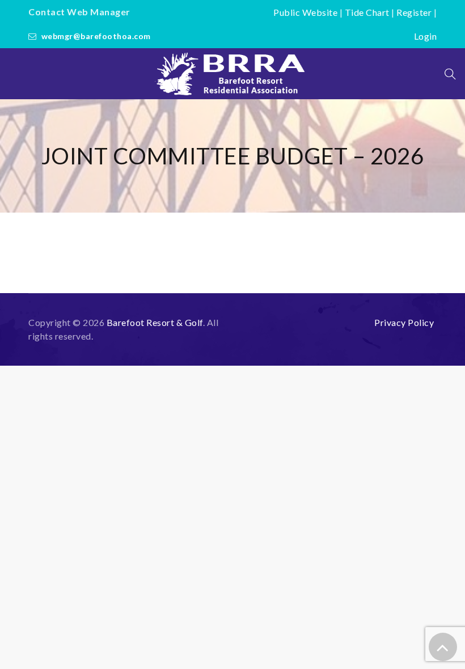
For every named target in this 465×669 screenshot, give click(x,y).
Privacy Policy (404, 322)
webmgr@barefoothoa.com (96, 36)
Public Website (305, 12)
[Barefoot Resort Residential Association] (232, 73)
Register (414, 12)
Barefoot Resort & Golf (155, 322)
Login (425, 36)
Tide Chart (367, 12)
